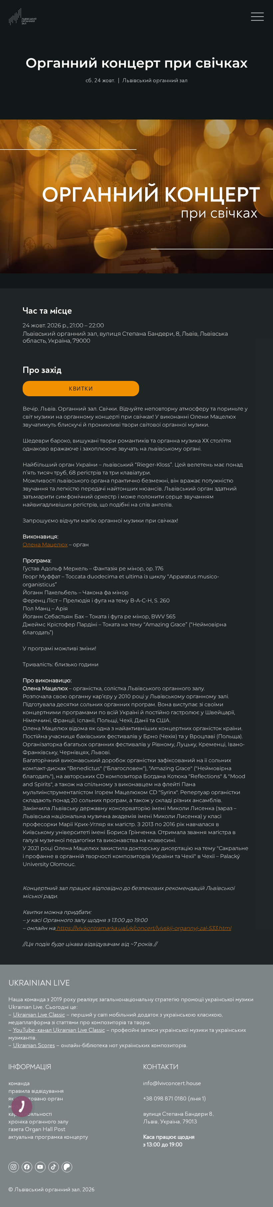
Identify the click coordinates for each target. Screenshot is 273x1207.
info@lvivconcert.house (172, 1083)
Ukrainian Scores (34, 1045)
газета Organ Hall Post (36, 1129)
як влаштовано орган (35, 1098)
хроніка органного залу (38, 1121)
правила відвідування (36, 1091)
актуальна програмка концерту (48, 1137)
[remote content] (81, 388)
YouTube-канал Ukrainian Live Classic (59, 1030)
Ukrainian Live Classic (39, 1015)
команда (19, 1083)
